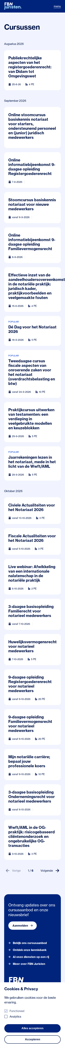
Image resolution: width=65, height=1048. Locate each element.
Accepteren (32, 1039)
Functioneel (17, 1011)
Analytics (15, 1016)
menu (57, 6)
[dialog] (32, 1015)
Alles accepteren (32, 1028)
